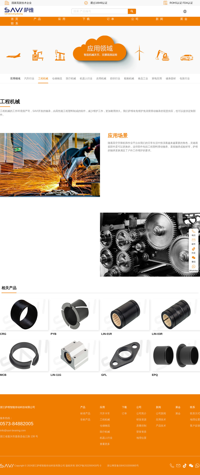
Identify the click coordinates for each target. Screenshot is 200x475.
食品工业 (143, 78)
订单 (111, 18)
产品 (38, 18)
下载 (86, 18)
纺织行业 (115, 78)
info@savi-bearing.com (13, 430)
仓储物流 (57, 78)
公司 (135, 18)
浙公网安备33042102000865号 (123, 465)
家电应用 (157, 78)
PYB (53, 333)
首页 (15, 18)
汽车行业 (29, 78)
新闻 (160, 18)
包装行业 (185, 78)
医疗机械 (71, 78)
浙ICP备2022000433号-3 (88, 465)
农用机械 (101, 78)
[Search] (132, 11)
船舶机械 (129, 78)
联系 (15, 23)
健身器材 (171, 78)
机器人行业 (86, 78)
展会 (184, 18)
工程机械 (43, 78)
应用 (62, 18)
